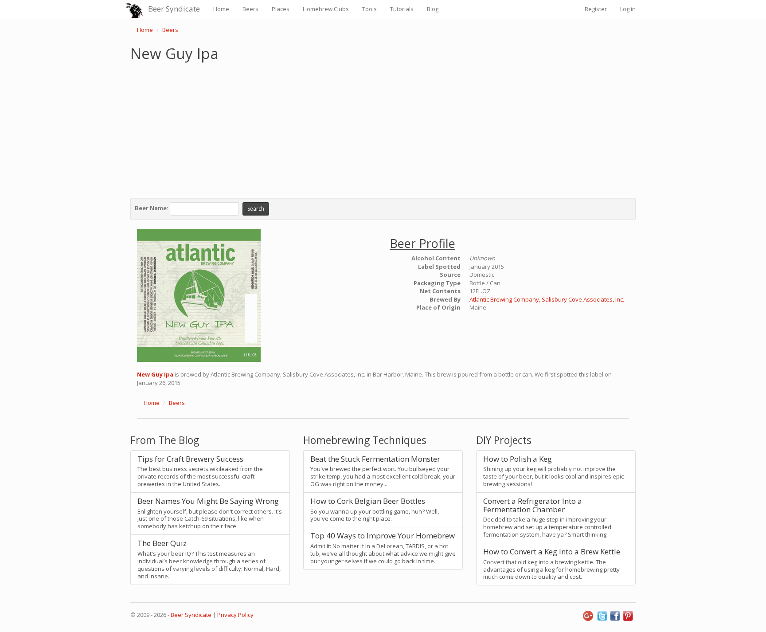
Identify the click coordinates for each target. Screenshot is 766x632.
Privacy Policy (235, 615)
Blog (432, 9)
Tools (369, 9)
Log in (628, 9)
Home (221, 9)
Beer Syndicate (174, 9)
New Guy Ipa (155, 374)
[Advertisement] (383, 128)
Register (596, 9)
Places (280, 9)
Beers (250, 9)
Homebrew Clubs (326, 9)
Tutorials (402, 9)
